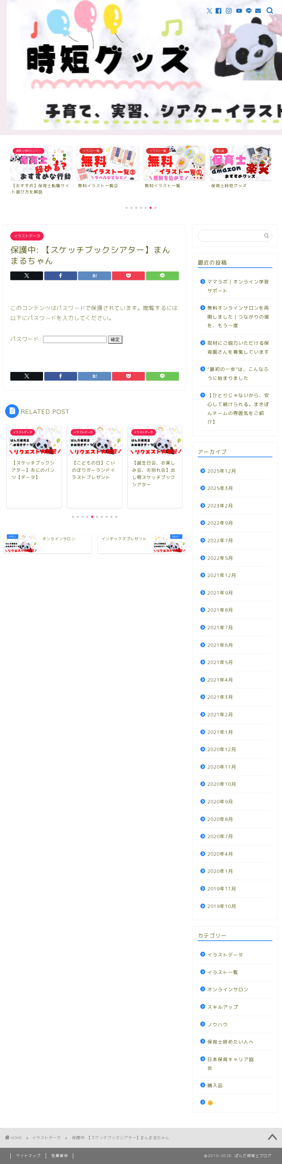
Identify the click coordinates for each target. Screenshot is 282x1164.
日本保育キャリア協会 (230, 1063)
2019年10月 (221, 906)
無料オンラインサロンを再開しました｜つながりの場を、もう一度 (238, 317)
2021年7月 (220, 627)
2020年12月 (221, 749)
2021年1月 (220, 732)
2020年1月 (220, 871)
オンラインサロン (228, 989)
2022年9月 (220, 523)
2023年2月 (220, 505)
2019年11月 (221, 888)
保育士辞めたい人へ (230, 1041)
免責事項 (59, 1155)
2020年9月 (220, 801)
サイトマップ (28, 1155)
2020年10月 (221, 784)
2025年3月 (220, 488)
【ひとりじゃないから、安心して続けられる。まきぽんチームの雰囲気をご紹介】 (238, 408)
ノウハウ (217, 1024)
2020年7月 (220, 836)
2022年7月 (220, 540)
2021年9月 (220, 592)
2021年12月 (221, 575)
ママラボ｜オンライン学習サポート (238, 286)
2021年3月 (220, 697)
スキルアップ (222, 1007)
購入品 (215, 1085)
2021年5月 (220, 662)
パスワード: (26, 339)
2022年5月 (220, 558)
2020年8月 (220, 819)
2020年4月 (220, 854)
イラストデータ (27, 236)
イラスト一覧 (222, 972)
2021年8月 (220, 610)
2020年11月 (221, 766)
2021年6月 (220, 645)
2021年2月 (220, 714)
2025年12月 (221, 471)
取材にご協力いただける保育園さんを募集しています (238, 347)
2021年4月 (220, 679)
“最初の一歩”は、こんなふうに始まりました (238, 373)
